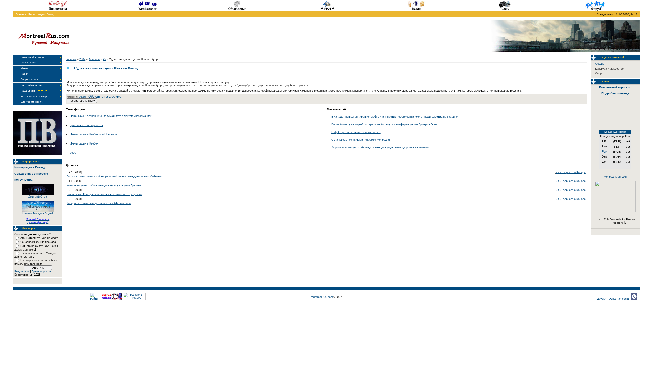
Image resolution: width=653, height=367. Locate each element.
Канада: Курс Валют (615, 131)
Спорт (599, 73)
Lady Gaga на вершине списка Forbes (356, 132)
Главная (21, 14)
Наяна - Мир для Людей (37, 213)
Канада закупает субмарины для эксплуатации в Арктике (104, 185)
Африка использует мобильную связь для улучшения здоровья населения (380, 147)
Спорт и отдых (30, 79)
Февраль (94, 59)
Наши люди (28, 90)
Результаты (21, 271)
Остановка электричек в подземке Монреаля (360, 139)
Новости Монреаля (32, 57)
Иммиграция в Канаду (29, 167)
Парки (24, 73)
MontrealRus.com (322, 296)
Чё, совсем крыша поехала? (38, 241)
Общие (82, 97)
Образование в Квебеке (31, 173)
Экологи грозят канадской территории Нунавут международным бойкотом (115, 176)
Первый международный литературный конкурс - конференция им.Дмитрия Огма (384, 124)
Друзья (601, 298)
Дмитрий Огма (37, 196)
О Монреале (28, 62)
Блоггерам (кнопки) (32, 101)
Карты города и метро (34, 96)
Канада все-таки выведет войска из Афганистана (99, 203)
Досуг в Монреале (32, 85)
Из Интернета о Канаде (571, 172)
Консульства (23, 179)
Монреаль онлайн (615, 176)
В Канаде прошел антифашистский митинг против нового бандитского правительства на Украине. (394, 116)
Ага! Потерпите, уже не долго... (40, 237)
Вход (50, 14)
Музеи (24, 68)
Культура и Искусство (609, 68)
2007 (82, 59)
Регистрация (36, 14)
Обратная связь (619, 298)
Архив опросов (41, 271)
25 (104, 59)
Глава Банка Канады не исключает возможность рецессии (104, 194)
